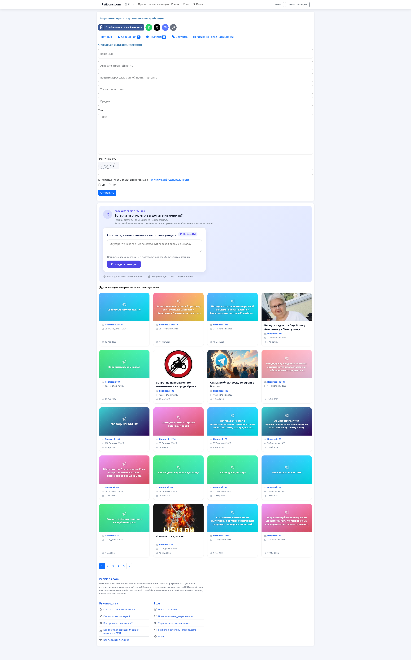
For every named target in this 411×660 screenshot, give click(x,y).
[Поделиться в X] (157, 27)
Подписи (157, 37)
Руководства (108, 603)
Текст (101, 110)
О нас (186, 4)
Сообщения (130, 37)
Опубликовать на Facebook (123, 27)
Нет (114, 185)
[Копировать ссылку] (173, 27)
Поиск (199, 4)
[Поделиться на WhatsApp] (148, 27)
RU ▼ (131, 4)
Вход (278, 4)
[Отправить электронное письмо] (165, 27)
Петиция (106, 37)
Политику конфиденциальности (169, 179)
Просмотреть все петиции (153, 4)
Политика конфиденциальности (213, 37)
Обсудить (181, 37)
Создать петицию (126, 264)
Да (103, 185)
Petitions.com (111, 4)
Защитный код (107, 159)
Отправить (107, 192)
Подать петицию (297, 4)
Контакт (175, 4)
